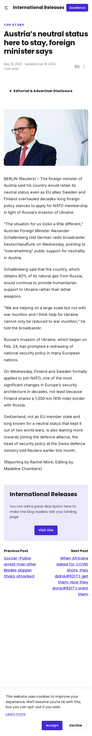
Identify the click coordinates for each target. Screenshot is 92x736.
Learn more (15, 714)
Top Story (14, 25)
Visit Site (46, 530)
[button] (6, 8)
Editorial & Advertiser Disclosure (42, 90)
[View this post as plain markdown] (77, 66)
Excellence (77, 8)
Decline (75, 725)
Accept (52, 725)
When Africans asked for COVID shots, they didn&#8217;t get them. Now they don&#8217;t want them (70, 576)
